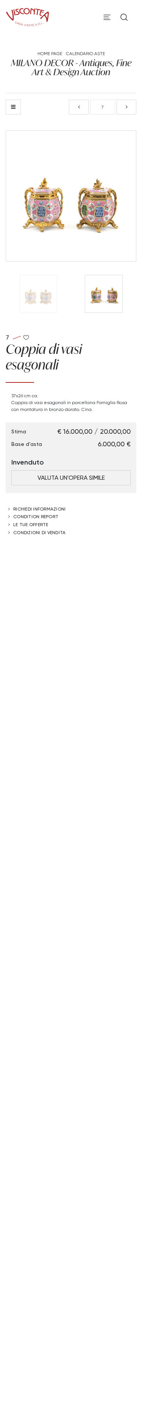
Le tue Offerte (30, 524)
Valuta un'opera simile (71, 477)
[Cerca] (124, 17)
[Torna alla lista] (13, 107)
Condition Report (35, 516)
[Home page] (27, 16)
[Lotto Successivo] (126, 107)
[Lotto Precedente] (79, 107)
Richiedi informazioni (39, 509)
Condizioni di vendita (39, 532)
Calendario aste (85, 53)
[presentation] (19, 196)
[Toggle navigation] (106, 17)
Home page (49, 53)
